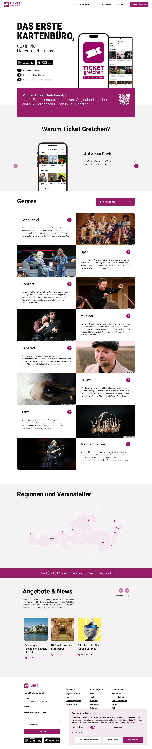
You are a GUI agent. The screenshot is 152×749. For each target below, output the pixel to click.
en (122, 4)
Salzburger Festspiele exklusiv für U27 (35, 649)
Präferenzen (77, 732)
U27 (96, 4)
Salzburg (93, 708)
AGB (113, 708)
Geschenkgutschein (73, 701)
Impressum (116, 694)
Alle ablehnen (112, 740)
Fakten (114, 704)
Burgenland (94, 704)
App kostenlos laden (139, 4)
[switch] (92, 727)
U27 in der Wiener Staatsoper (61, 647)
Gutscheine (106, 4)
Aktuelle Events (86, 4)
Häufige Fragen (72, 704)
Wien (92, 694)
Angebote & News (73, 694)
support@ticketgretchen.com (35, 701)
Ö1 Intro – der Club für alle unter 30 (89, 647)
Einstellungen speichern (88, 740)
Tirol (92, 697)
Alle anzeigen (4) (122, 596)
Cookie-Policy (129, 723)
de (118, 4)
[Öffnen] (69, 220)
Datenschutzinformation (120, 697)
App (74, 4)
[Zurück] (15, 166)
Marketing (118, 727)
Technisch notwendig (80, 727)
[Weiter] (136, 166)
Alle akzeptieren (133, 740)
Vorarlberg (94, 701)
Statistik (101, 727)
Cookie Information (119, 701)
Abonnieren (42, 731)
